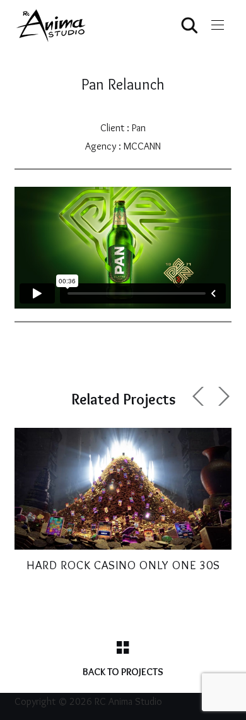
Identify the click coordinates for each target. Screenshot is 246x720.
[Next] (222, 396)
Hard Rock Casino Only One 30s (123, 565)
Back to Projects (123, 672)
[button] (217, 25)
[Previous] (199, 396)
